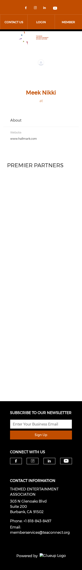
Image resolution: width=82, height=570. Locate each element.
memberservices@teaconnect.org (40, 532)
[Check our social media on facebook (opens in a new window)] (26, 8)
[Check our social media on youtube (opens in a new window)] (55, 8)
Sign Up (41, 435)
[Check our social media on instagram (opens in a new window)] (36, 8)
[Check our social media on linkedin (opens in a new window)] (45, 8)
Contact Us (14, 22)
